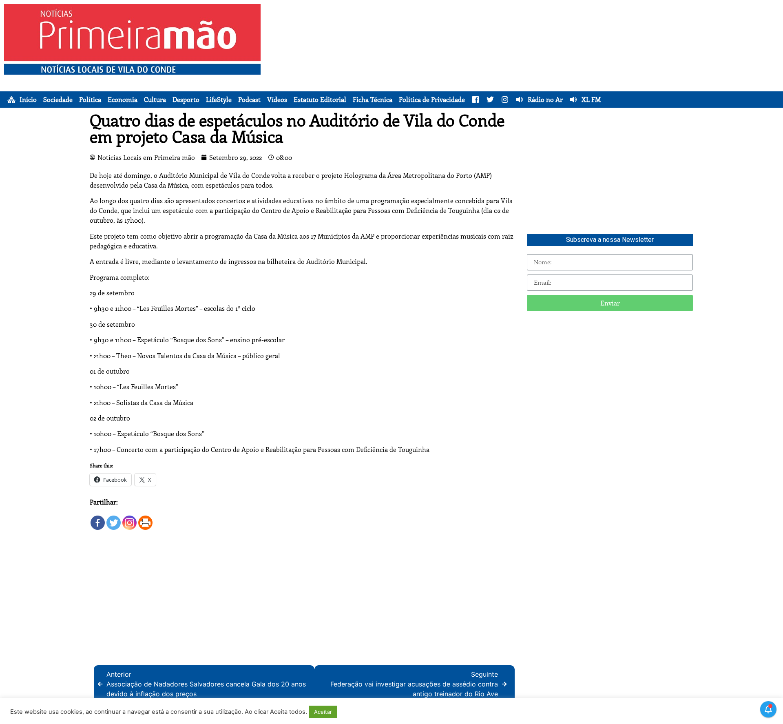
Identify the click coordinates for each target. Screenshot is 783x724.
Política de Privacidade (432, 99)
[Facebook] (98, 519)
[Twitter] (113, 519)
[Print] (145, 519)
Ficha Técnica (372, 99)
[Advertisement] (549, 61)
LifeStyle (219, 99)
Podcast (249, 99)
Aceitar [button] (323, 712)
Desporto (186, 99)
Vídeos (277, 99)
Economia (122, 99)
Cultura (155, 99)
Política (90, 99)
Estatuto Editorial (320, 99)
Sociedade (58, 99)
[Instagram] (129, 519)
